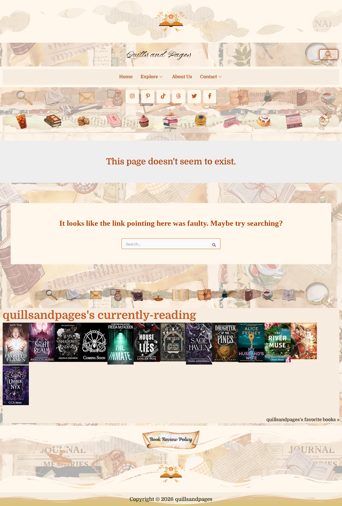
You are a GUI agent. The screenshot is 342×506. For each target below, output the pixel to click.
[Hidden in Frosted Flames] (16, 343)
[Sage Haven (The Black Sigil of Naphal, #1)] (199, 343)
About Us (182, 76)
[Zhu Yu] (304, 340)
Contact (208, 76)
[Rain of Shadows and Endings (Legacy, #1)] (68, 342)
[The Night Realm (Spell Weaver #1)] (42, 342)
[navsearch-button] (328, 54)
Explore (149, 76)
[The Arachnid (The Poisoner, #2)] (94, 342)
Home (126, 76)
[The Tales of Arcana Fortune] (173, 342)
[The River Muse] (278, 342)
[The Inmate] (120, 343)
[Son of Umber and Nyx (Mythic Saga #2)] (16, 385)
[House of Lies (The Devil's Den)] (147, 342)
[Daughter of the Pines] (225, 342)
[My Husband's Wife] (251, 342)
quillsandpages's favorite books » (302, 419)
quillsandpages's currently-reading (99, 315)
